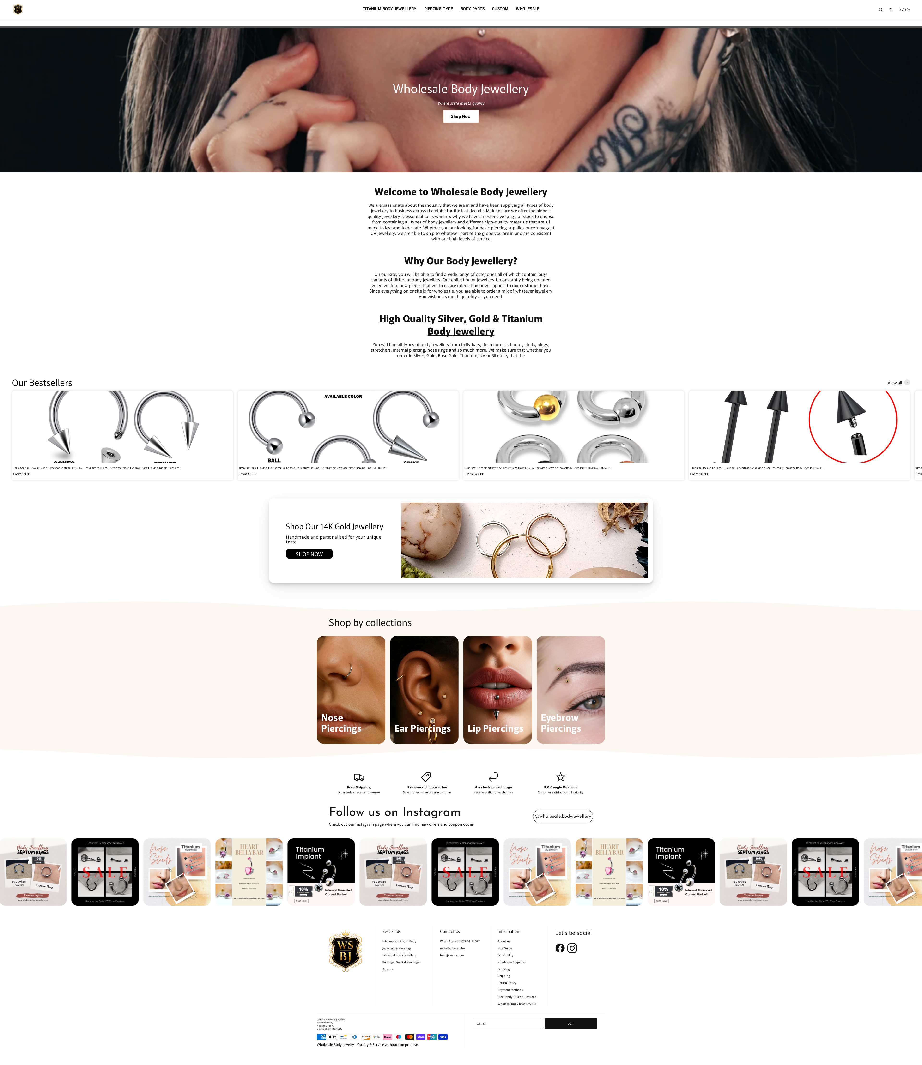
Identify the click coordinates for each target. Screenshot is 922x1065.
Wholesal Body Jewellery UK (517, 1003)
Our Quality (506, 955)
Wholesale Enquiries (512, 962)
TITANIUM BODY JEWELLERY (390, 9)
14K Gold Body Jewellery (399, 955)
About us (504, 941)
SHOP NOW (309, 554)
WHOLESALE (527, 9)
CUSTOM (500, 9)
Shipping (504, 976)
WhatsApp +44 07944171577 (460, 941)
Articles (387, 969)
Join (571, 1023)
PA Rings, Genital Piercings (400, 962)
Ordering (504, 969)
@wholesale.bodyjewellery (563, 816)
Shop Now (461, 116)
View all (895, 382)
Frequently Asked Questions (517, 996)
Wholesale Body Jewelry (331, 1019)
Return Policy (507, 983)
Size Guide (505, 948)
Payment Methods (510, 989)
